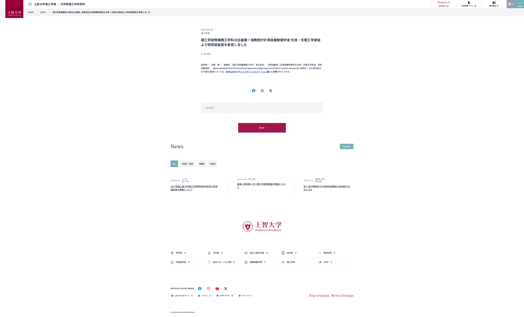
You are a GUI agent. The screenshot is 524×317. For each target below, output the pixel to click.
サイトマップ (247, 295)
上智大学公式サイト (182, 295)
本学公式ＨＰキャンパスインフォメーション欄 (247, 71)
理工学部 (205, 33)
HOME (31, 12)
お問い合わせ (225, 295)
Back (262, 127)
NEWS (43, 12)
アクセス (204, 295)
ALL (174, 163)
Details (346, 146)
